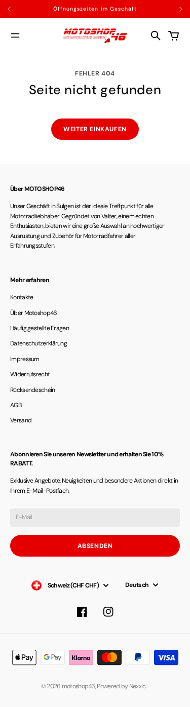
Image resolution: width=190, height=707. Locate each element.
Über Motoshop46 (33, 313)
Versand (20, 420)
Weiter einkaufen (95, 129)
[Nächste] (181, 9)
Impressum (25, 359)
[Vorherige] (22, 9)
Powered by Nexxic (123, 686)
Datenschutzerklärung (38, 343)
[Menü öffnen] (15, 35)
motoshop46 (78, 686)
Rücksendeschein (32, 390)
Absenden (95, 546)
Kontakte (21, 297)
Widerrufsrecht (30, 374)
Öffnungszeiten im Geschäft (95, 9)
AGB (15, 405)
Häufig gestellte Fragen (39, 328)
